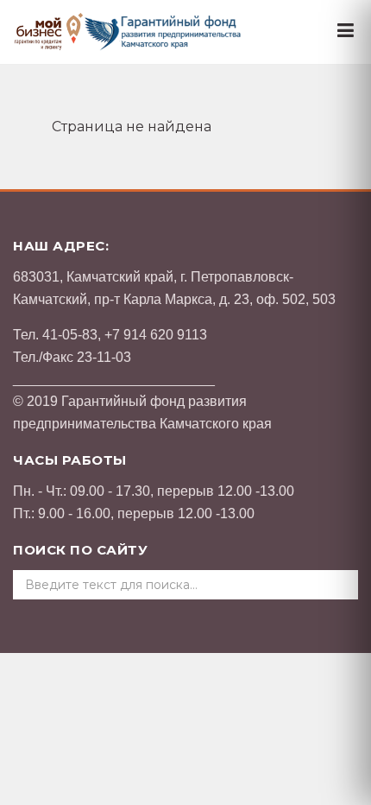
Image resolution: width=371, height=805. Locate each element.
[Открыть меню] (345, 31)
